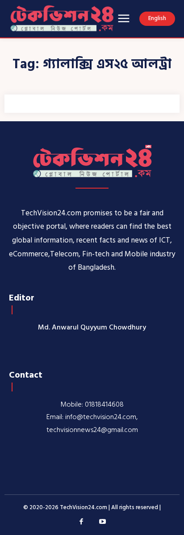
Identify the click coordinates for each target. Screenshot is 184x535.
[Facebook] (81, 522)
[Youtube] (102, 522)
